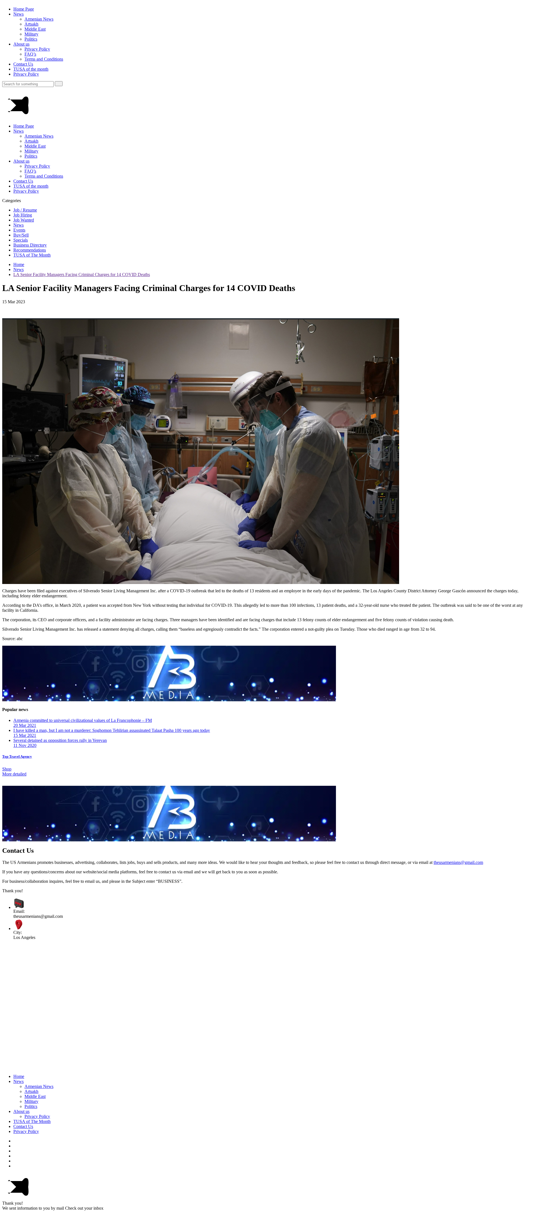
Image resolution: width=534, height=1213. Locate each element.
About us (21, 44)
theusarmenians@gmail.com (458, 862)
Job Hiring (22, 215)
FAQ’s (30, 54)
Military (31, 34)
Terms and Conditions (43, 59)
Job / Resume (25, 210)
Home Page (23, 9)
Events (19, 230)
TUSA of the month (30, 69)
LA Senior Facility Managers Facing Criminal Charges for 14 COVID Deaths (81, 274)
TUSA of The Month (32, 255)
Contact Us (23, 64)
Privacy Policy (37, 49)
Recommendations (29, 250)
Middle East (35, 29)
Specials (20, 240)
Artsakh (31, 24)
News (18, 14)
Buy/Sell (21, 235)
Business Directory (30, 245)
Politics (30, 39)
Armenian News (38, 19)
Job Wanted (23, 220)
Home (18, 264)
